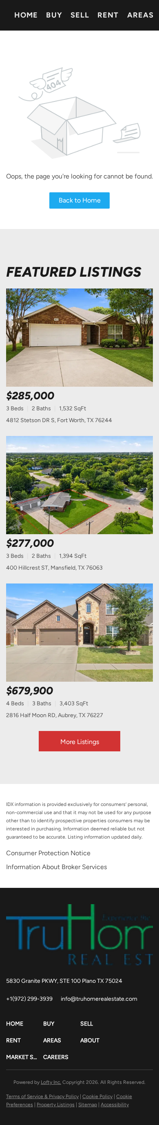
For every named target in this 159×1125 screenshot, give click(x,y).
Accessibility (115, 1104)
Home (26, 15)
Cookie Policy (97, 1096)
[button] (24, 1023)
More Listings (79, 742)
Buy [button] (54, 15)
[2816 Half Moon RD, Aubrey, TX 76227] (79, 632)
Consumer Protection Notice (48, 853)
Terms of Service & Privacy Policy (42, 1096)
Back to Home (80, 200)
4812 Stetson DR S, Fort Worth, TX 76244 (59, 420)
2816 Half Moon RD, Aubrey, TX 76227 (54, 715)
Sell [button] (80, 15)
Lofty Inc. (51, 1082)
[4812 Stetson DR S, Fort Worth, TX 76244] (79, 337)
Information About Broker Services (56, 867)
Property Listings (56, 1104)
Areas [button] (140, 15)
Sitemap (87, 1104)
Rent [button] (108, 15)
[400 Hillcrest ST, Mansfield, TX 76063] (79, 485)
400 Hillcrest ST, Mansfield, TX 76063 (54, 567)
